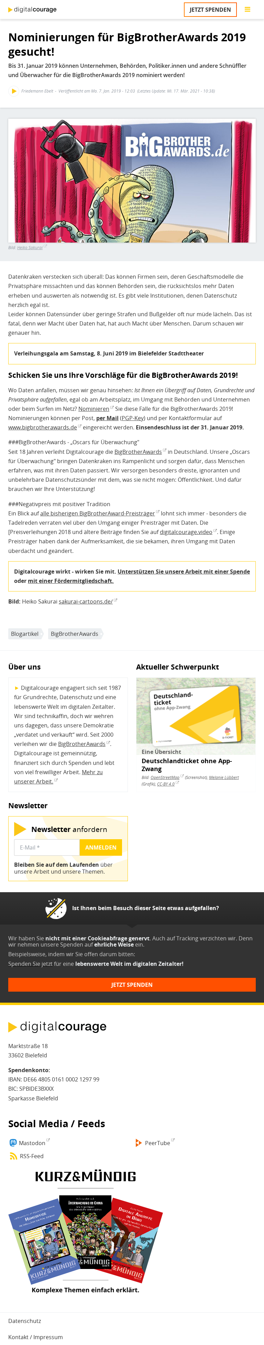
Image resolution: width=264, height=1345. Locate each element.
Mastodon (32, 1143)
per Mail (107, 418)
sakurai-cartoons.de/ (86, 601)
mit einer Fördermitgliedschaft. (71, 581)
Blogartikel (24, 634)
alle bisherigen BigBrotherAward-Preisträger (97, 513)
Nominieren (93, 409)
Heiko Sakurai (30, 247)
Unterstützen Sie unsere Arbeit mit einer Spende (184, 571)
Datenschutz (24, 1321)
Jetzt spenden (210, 9)
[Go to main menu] (247, 10)
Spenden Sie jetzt (30, 964)
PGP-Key (133, 418)
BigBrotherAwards (138, 452)
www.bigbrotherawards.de (42, 427)
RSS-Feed (32, 1156)
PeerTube (157, 1143)
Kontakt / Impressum (35, 1337)
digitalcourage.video (186, 532)
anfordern (69, 829)
